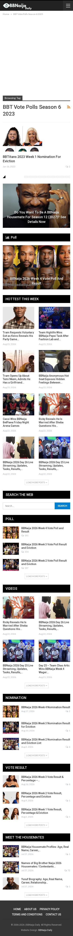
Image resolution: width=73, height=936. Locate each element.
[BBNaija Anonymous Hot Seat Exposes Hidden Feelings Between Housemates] (54, 361)
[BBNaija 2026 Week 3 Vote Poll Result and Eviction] (11, 549)
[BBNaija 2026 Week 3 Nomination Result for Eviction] (11, 728)
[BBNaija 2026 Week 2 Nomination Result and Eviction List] (11, 744)
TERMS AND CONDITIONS (27, 914)
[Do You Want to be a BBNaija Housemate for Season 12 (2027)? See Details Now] (36, 205)
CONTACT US (53, 914)
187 (26, 568)
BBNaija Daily (45, 930)
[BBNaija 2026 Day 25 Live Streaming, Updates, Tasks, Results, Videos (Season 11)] (54, 448)
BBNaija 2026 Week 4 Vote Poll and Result (36, 281)
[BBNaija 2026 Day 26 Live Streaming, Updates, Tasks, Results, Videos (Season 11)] (18, 448)
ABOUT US (30, 909)
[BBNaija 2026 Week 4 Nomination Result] (11, 712)
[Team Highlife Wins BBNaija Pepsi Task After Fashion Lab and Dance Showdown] (54, 318)
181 (26, 535)
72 (68, 870)
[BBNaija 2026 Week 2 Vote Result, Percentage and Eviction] (11, 797)
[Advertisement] (36, 55)
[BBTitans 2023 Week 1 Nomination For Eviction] (22, 138)
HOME (17, 909)
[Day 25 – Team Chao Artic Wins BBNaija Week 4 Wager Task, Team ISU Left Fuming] (54, 651)
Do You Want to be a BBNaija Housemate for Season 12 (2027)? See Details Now (36, 217)
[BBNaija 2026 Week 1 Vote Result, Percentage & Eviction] (11, 814)
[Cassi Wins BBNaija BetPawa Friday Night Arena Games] (18, 404)
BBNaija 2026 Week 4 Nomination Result (45, 707)
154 (26, 551)
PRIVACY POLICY (50, 909)
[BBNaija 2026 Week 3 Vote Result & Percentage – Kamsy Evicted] (11, 781)
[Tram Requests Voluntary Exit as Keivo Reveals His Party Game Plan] (18, 318)
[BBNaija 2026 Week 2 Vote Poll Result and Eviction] (11, 565)
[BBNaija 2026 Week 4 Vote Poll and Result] (36, 267)
